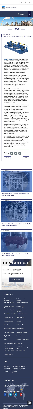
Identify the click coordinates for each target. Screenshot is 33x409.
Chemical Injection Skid (10, 343)
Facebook (11, 153)
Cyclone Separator (8, 317)
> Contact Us (14, 372)
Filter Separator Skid (9, 332)
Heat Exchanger (20, 317)
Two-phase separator (21, 313)
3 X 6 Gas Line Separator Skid (20, 307)
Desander (18, 336)
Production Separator (9, 310)
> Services (15, 369)
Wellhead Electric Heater (22, 339)
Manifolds (18, 321)
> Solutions (22, 366)
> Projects (22, 369)
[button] (6, 47)
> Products (7, 369)
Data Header (7, 325)
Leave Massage (16, 279)
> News (6, 371)
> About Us (15, 366)
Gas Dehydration (8, 354)
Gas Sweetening (20, 350)
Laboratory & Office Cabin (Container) (9, 347)
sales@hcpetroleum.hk (15, 273)
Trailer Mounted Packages (20, 299)
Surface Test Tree (20, 325)
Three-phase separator (10, 313)
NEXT (25, 157)
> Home (6, 366)
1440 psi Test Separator (22, 302)
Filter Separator (20, 328)
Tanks (5, 339)
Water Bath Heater (8, 321)
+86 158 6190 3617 (9, 389)
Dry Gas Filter (7, 336)
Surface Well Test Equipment (8, 299)
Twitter (15, 153)
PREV (7, 157)
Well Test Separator (9, 302)
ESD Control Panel (9, 350)
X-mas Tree (19, 343)
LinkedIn (19, 153)
